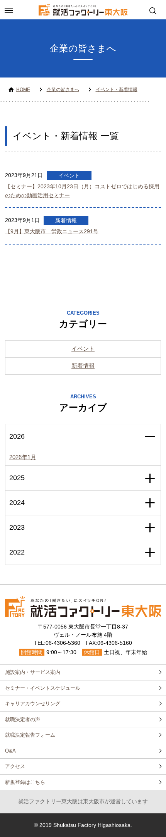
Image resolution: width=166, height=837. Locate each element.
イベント (69, 175)
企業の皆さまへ (63, 89)
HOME (23, 89)
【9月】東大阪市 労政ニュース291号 (51, 231)
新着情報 (66, 220)
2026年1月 (22, 457)
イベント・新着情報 (116, 89)
